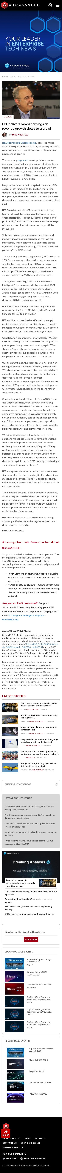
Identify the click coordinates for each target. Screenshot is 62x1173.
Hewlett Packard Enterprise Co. (19, 142)
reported (23, 160)
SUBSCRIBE (31, 939)
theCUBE (11, 1158)
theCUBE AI (37, 647)
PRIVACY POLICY (10, 1138)
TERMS (27, 1138)
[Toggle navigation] (58, 5)
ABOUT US (40, 1138)
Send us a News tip (12, 1147)
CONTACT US (9, 1142)
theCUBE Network (49, 644)
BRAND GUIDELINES (30, 1142)
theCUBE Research (11, 647)
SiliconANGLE (32, 644)
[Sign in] (50, 5)
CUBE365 (26, 647)
